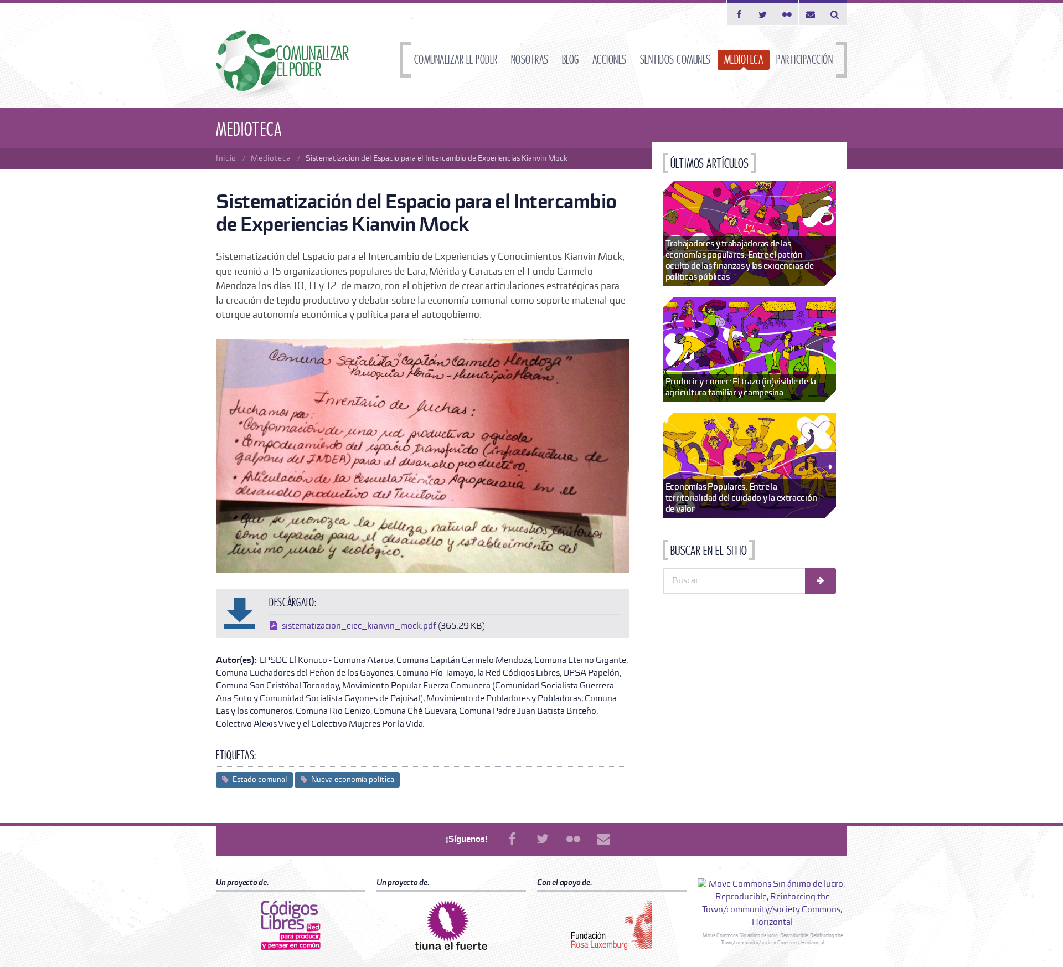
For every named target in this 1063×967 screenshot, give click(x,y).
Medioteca (743, 59)
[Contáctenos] (811, 12)
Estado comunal (260, 780)
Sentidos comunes (675, 59)
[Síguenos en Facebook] (739, 12)
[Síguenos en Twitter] (763, 12)
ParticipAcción (804, 59)
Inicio (226, 158)
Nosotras (530, 59)
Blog (570, 59)
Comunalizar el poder (456, 59)
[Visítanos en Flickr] (787, 12)
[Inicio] (282, 63)
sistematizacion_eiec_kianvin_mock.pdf (359, 626)
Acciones (609, 59)
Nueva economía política (352, 780)
